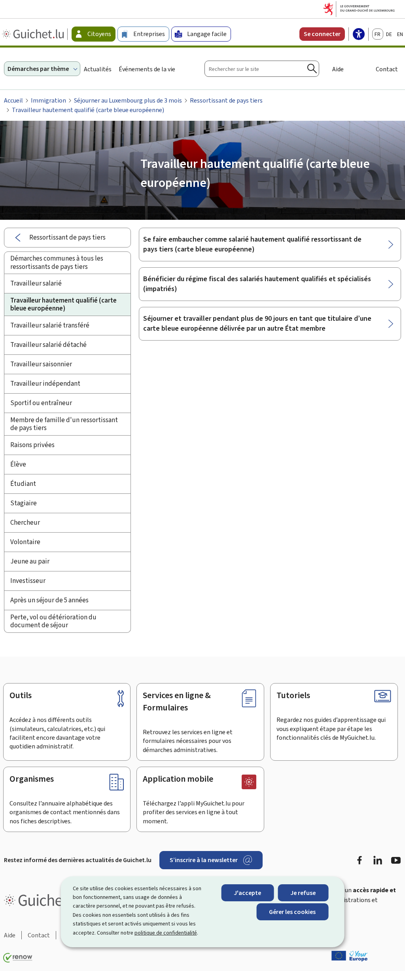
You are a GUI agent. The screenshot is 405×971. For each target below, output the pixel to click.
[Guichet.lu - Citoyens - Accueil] (34, 34)
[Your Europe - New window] (349, 956)
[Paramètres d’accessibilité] (359, 35)
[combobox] (261, 69)
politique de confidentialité (165, 933)
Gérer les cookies (292, 912)
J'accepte (247, 893)
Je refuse (303, 893)
